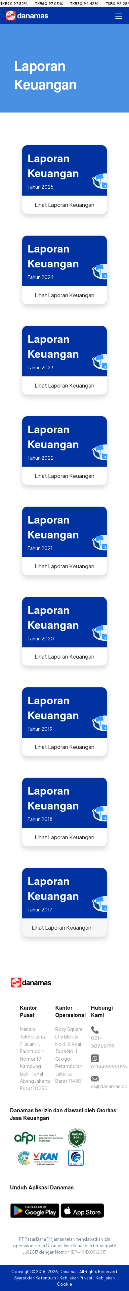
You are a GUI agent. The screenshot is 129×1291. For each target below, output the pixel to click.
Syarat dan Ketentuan (35, 1277)
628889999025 (109, 1066)
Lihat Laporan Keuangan (64, 204)
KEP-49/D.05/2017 (87, 1252)
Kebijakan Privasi (76, 1277)
